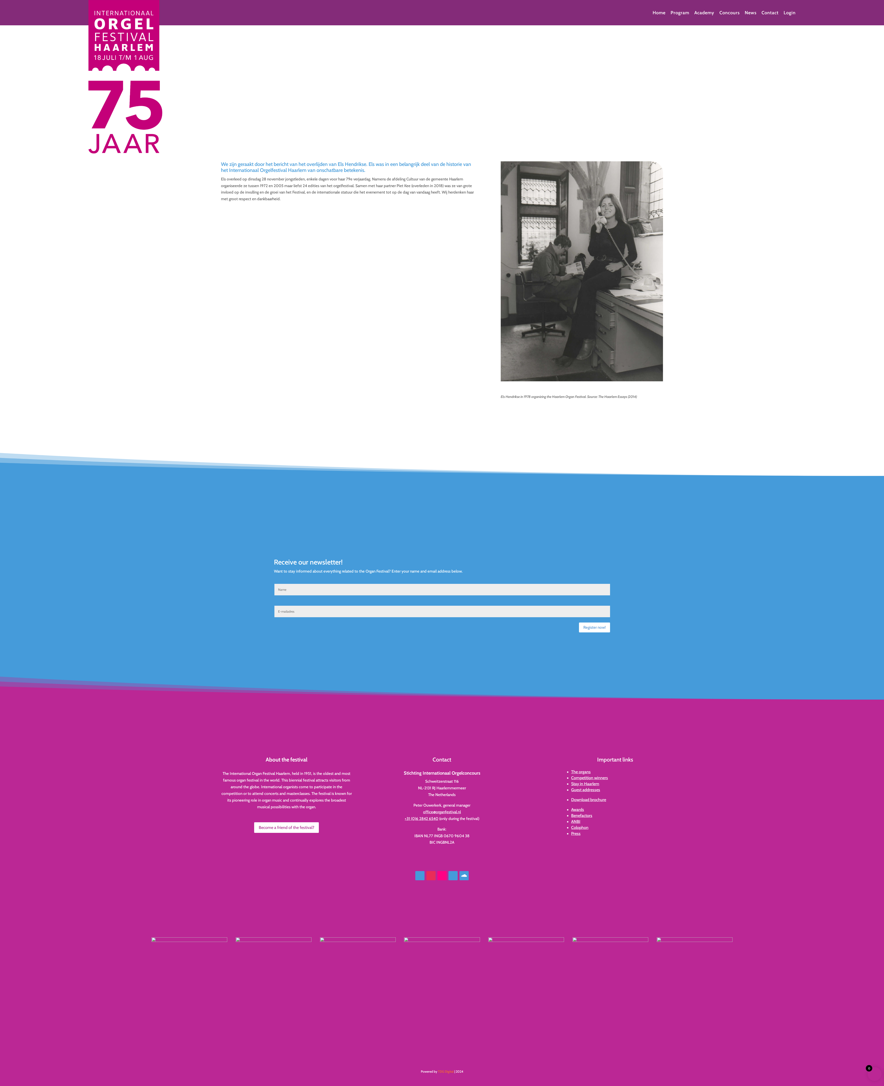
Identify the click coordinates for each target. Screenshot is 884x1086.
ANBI (575, 821)
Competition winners (589, 777)
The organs (581, 771)
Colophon (579, 827)
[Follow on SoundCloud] (464, 875)
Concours (729, 13)
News (750, 13)
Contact (770, 13)
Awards (577, 809)
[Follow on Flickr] (442, 875)
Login (790, 13)
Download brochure (588, 799)
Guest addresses (585, 789)
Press (576, 833)
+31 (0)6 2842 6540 (421, 818)
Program (680, 13)
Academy (704, 13)
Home (659, 13)
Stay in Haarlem (585, 783)
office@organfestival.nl (442, 812)
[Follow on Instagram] (431, 875)
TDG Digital (446, 1071)
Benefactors (581, 815)
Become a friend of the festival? (286, 827)
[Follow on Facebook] (420, 875)
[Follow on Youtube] (453, 875)
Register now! (594, 627)
